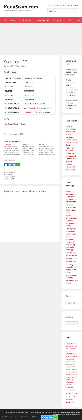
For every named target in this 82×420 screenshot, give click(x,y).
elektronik (69, 354)
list (67, 374)
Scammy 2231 (71, 258)
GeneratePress (31, 417)
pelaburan (69, 382)
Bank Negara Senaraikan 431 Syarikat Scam (72, 267)
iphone (68, 367)
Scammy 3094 (71, 261)
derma (73, 349)
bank (74, 343)
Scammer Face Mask (42, 20)
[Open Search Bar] (79, 20)
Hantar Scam (57, 20)
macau (70, 374)
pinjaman (69, 387)
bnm (73, 346)
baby (67, 343)
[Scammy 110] (13, 150)
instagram (71, 364)
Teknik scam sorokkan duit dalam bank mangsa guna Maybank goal (71, 196)
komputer (74, 369)
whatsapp (70, 402)
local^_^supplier (30, 108)
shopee (71, 397)
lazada (76, 372)
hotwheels (72, 362)
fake (75, 356)
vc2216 (27, 104)
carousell (68, 349)
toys (71, 399)
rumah (73, 390)
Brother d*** (29, 112)
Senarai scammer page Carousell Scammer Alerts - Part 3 (72, 277)
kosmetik (68, 372)
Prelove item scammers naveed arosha (71, 150)
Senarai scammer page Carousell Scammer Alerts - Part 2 (72, 220)
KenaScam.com (21, 7)
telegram (68, 399)
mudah (74, 377)
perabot (68, 385)
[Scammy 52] (30, 150)
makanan (74, 374)
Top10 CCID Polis (25, 20)
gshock (67, 362)
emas (74, 354)
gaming (71, 359)
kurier (72, 372)
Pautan (11, 124)
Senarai (12, 20)
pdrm (72, 379)
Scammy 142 (10, 179)
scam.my (9, 174)
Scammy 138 (10, 177)
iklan (67, 364)
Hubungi (69, 20)
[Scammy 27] (48, 150)
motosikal (69, 377)
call (76, 346)
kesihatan (68, 369)
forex (67, 359)
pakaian (68, 379)
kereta (73, 367)
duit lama (68, 351)
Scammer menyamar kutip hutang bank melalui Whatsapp (70, 244)
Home (4, 20)
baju (70, 343)
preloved (68, 390)
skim (75, 397)
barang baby (69, 346)
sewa (67, 397)
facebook (69, 356)
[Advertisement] (41, 38)
